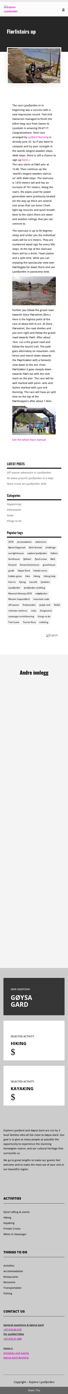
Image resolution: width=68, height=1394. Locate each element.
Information (14, 509)
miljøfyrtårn (41, 593)
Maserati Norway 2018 (20, 593)
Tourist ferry (29, 622)
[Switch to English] (52, 635)
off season (13, 604)
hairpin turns (40, 570)
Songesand (45, 610)
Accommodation (13, 1271)
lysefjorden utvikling (34, 587)
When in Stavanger (14, 1234)
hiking (37, 576)
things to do (14, 521)
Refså (57, 604)
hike (27, 576)
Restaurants (10, 1276)
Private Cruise (11, 1228)
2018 (10, 541)
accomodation (24, 541)
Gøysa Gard (24, 570)
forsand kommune (29, 564)
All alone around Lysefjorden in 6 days (30, 478)
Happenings (14, 504)
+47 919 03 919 (12, 1329)
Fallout (54, 553)
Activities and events (16, 1353)
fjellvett (27, 559)
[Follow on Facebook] (5, 1179)
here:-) (26, 160)
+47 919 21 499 (12, 1338)
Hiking (7, 1217)
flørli (52, 559)
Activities (8, 1265)
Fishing (7, 1293)
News (10, 515)
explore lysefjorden (37, 553)
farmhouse (14, 559)
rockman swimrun (17, 610)
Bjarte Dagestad (16, 547)
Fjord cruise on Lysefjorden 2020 (26, 483)
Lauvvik (33, 581)
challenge (51, 547)
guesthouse (49, 564)
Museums (9, 1282)
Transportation (12, 1287)
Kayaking (9, 1223)
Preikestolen (29, 604)
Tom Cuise (13, 622)
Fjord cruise (41, 559)
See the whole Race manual (29, 439)
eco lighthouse (16, 553)
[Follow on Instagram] (12, 1179)
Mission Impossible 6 (19, 599)
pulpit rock (44, 604)
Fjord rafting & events (16, 1212)
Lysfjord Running (38, 137)
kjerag (22, 581)
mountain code (41, 599)
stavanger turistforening (21, 616)
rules (33, 610)
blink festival (35, 547)
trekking (43, 622)
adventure (40, 541)
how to (12, 581)
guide (11, 570)
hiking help (49, 576)
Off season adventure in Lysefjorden (29, 472)
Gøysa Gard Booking (16, 1357)
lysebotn (45, 581)
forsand (12, 564)
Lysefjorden (14, 587)
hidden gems (15, 576)
